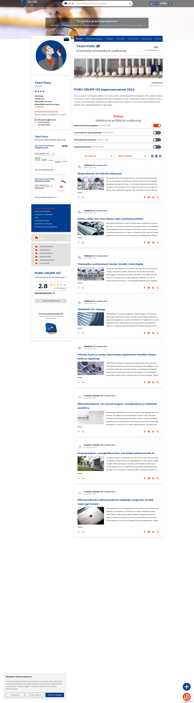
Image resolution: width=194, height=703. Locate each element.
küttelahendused (42, 221)
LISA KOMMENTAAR (51, 301)
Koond (158, 39)
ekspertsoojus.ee (47, 260)
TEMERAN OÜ (96, 165)
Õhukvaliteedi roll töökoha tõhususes (99, 173)
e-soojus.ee (44, 263)
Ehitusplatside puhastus (91, 140)
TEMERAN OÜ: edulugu (91, 309)
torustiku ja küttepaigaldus (46, 227)
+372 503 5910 (43, 125)
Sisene (163, 3)
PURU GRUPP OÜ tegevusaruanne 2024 (104, 89)
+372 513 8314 (43, 122)
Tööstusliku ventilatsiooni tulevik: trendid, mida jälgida (110, 264)
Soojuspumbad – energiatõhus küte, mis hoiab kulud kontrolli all (115, 453)
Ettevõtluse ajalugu (94, 39)
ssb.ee (79, 192)
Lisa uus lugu (178, 687)
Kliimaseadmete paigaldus (92, 125)
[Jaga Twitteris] (149, 197)
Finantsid (120, 39)
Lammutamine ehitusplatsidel (93, 133)
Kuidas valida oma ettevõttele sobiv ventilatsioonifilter (110, 219)
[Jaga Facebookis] (144, 197)
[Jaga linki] (157, 197)
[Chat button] (151, 3)
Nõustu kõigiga (55, 695)
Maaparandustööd (89, 147)
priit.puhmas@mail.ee (46, 120)
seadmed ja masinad (43, 224)
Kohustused (133, 39)
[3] (156, 156)
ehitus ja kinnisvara (42, 211)
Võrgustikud (147, 39)
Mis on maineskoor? (44, 170)
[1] (152, 156)
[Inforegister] (42, 237)
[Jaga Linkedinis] (153, 197)
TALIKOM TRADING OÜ (99, 396)
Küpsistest (15, 695)
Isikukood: (40, 99)
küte (37, 217)
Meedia (79, 39)
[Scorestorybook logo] (34, 3)
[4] (160, 156)
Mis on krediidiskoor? (45, 197)
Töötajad (109, 39)
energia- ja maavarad (44, 214)
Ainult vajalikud (35, 695)
